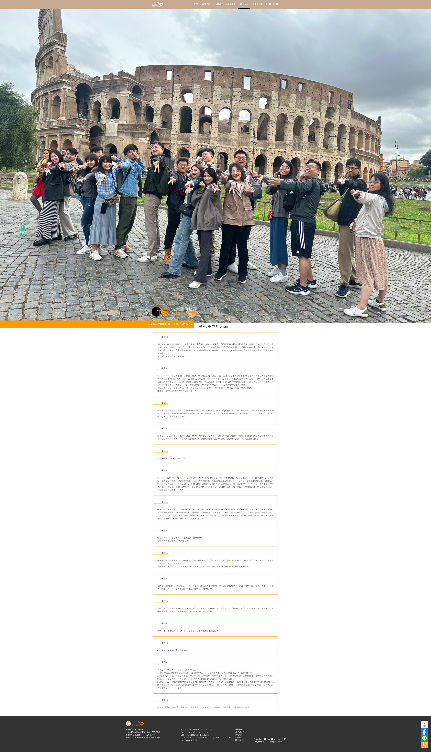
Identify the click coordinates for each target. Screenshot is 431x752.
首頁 (196, 4)
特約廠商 (239, 734)
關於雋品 (239, 729)
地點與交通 (239, 732)
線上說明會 (258, 4)
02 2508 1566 (190, 729)
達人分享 (244, 4)
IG (285, 739)
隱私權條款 (239, 740)
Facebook (259, 739)
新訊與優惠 (230, 4)
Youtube (277, 739)
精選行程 (206, 4)
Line (268, 739)
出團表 (218, 4)
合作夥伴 (239, 737)
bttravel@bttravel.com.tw (197, 732)
